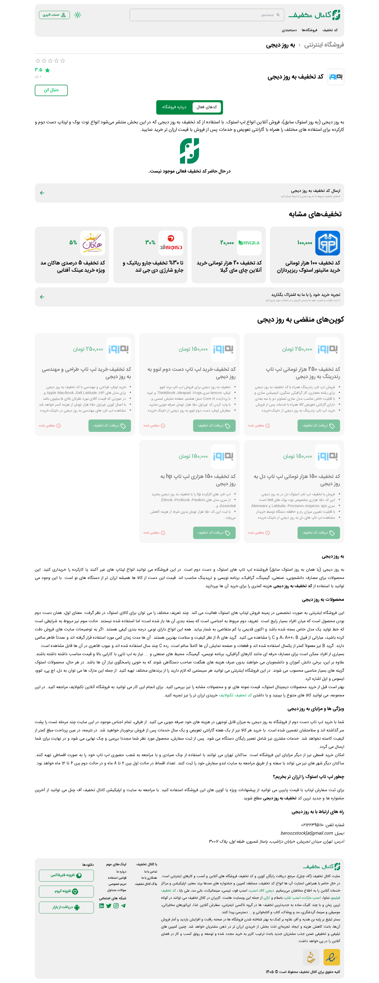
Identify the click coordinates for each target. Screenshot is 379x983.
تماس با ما (150, 871)
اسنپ (254, 891)
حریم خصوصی (117, 884)
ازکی (266, 898)
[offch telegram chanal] (123, 906)
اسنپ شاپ (292, 898)
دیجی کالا (267, 891)
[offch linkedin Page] (101, 906)
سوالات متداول (116, 890)
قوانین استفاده (117, 878)
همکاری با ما (149, 878)
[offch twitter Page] (109, 906)
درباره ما (121, 871)
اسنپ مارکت (312, 898)
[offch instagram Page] (116, 906)
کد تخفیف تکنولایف (235, 695)
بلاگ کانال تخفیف (146, 884)
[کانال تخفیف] (314, 15)
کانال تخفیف (308, 972)
